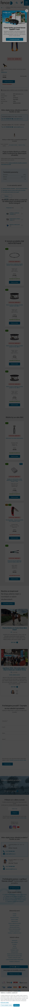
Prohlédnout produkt (14, 39)
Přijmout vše (16, 1005)
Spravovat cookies (5, 1002)
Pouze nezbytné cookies (6, 1005)
